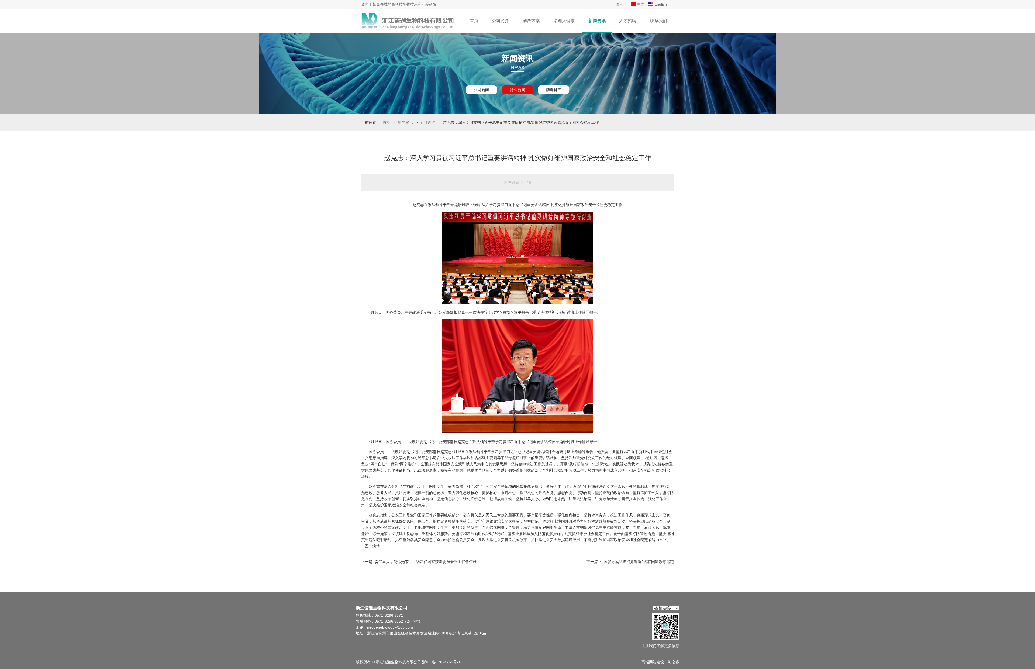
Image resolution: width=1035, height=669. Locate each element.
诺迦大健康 (564, 20)
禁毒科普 (553, 90)
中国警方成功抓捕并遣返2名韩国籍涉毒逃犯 (637, 562)
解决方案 (531, 20)
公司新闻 (481, 90)
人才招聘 (627, 20)
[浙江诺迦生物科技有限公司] (408, 20)
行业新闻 (517, 90)
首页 (474, 20)
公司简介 (500, 20)
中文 (640, 4)
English (660, 4)
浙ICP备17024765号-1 (441, 662)
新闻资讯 (597, 20)
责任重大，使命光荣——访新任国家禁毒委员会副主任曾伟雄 (426, 562)
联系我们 (658, 20)
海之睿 (673, 662)
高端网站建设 (652, 662)
